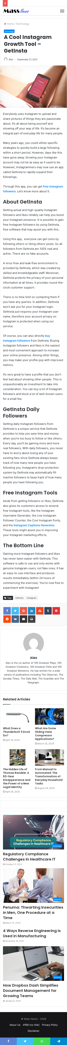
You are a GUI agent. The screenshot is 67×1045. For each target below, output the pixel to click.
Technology (22, 23)
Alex (11, 59)
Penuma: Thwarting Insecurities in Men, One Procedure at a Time (33, 912)
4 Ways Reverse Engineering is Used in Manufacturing (32, 933)
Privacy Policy (50, 1024)
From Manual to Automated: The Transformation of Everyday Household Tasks (49, 776)
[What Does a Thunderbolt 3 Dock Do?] (17, 716)
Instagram (31, 598)
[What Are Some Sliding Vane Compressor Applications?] (49, 716)
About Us (14, 1024)
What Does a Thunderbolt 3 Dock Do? (16, 731)
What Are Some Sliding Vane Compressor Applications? (45, 733)
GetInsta (19, 598)
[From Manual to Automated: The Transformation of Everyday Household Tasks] (49, 757)
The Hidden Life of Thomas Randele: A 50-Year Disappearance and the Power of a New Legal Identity (16, 778)
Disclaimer (33, 1030)
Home (10, 23)
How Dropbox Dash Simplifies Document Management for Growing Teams (30, 990)
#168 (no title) (31, 1024)
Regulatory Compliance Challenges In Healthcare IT (29, 856)
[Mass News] (16, 11)
